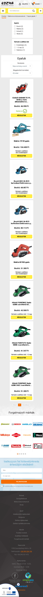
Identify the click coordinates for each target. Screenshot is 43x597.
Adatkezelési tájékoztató (21, 514)
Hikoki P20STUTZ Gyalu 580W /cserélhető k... (21, 344)
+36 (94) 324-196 (26, 551)
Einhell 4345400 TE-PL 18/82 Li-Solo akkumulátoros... (21, 100)
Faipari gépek (31, 16)
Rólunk (21, 495)
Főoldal (4, 16)
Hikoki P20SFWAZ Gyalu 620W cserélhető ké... (21, 304)
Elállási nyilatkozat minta (21, 523)
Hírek (21, 505)
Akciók (21, 530)
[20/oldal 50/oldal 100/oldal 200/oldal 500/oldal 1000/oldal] (21, 73)
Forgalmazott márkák (21, 539)
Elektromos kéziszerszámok (16, 16)
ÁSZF (21, 511)
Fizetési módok (21, 533)
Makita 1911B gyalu (21, 141)
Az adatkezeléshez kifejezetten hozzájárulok (18, 486)
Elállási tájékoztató (21, 520)
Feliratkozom (21, 481)
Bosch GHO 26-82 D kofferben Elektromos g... (21, 222)
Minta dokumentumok (21, 502)
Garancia (21, 517)
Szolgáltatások (21, 498)
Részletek (21, 115)
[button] (17, 454)
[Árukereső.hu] (21, 587)
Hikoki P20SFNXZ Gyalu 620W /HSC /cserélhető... (21, 384)
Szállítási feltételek (21, 536)
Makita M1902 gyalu (21, 262)
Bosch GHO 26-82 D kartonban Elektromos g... (21, 182)
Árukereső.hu (21, 590)
